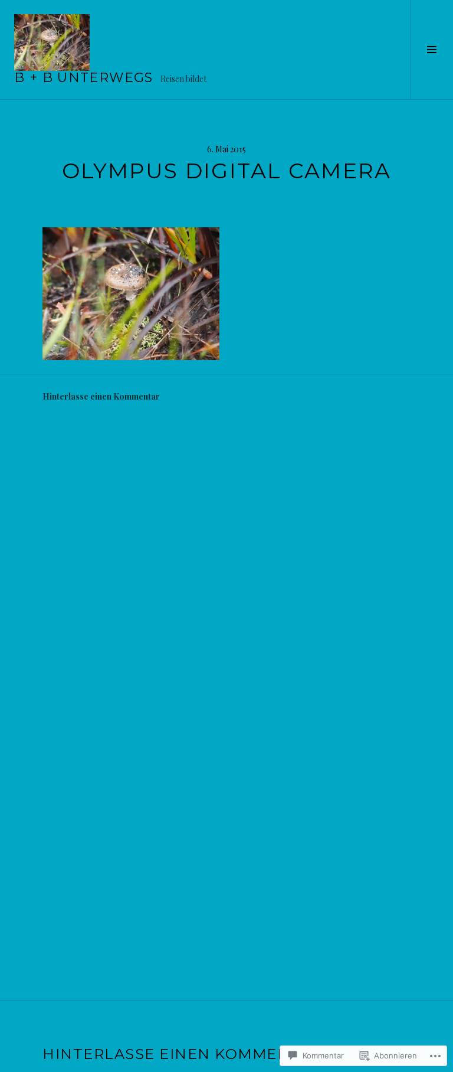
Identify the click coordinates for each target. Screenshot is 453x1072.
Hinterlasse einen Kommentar (101, 396)
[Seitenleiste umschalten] (431, 49)
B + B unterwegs (83, 78)
